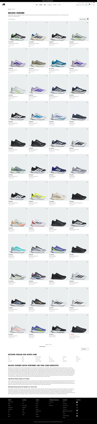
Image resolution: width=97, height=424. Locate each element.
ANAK (45, 4)
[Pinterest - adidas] (82, 410)
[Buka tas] (94, 5)
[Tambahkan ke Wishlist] (26, 23)
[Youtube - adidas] (82, 416)
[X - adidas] (82, 407)
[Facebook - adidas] (82, 402)
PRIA (37, 4)
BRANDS (54, 4)
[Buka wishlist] (91, 5)
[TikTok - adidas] (82, 413)
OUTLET (59, 4)
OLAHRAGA (50, 4)
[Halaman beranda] (3, 4)
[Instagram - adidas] (82, 405)
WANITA (40, 4)
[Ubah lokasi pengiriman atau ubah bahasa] (94, 3)
